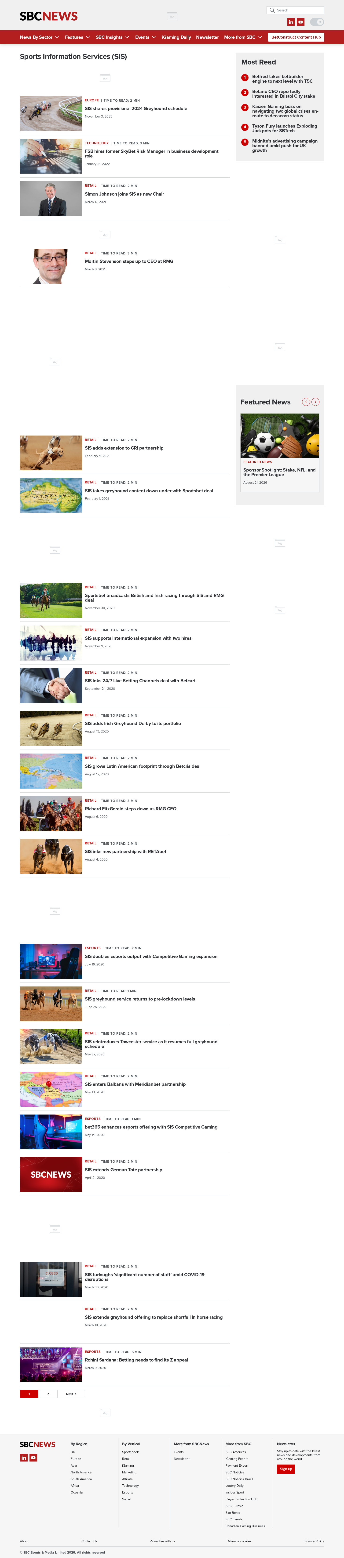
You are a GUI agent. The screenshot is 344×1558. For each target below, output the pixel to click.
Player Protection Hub (241, 1499)
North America (81, 1472)
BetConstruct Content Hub (296, 37)
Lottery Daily (235, 1485)
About (24, 1541)
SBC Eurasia (234, 1506)
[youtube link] (300, 22)
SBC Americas (236, 1452)
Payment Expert (237, 1465)
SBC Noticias (235, 1472)
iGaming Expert (237, 1458)
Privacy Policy (314, 1541)
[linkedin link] (291, 22)
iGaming (128, 1465)
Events (142, 37)
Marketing (129, 1472)
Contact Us (89, 1541)
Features (74, 37)
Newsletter (207, 37)
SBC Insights (109, 37)
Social (126, 1499)
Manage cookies (240, 1541)
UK (73, 1452)
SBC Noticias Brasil (239, 1479)
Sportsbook (130, 1452)
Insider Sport (235, 1492)
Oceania (77, 1492)
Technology (130, 1485)
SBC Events (234, 1519)
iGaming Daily (176, 37)
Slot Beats (233, 1512)
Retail (126, 1458)
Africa (75, 1485)
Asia (74, 1465)
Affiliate (127, 1479)
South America (81, 1479)
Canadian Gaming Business (245, 1526)
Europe (76, 1458)
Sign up (286, 1469)
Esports (127, 1492)
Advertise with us (162, 1541)
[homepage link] (48, 16)
